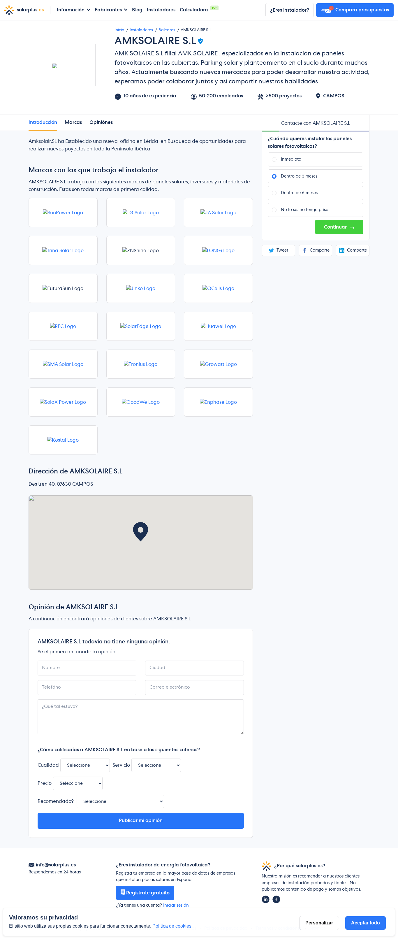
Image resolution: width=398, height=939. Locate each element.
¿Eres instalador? (289, 10)
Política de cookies (171, 926)
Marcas (73, 122)
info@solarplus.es (56, 865)
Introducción (43, 122)
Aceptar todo (365, 922)
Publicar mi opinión (141, 820)
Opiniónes (101, 122)
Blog (137, 10)
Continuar (336, 227)
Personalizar (319, 922)
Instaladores (161, 10)
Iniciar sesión (176, 905)
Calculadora (194, 10)
